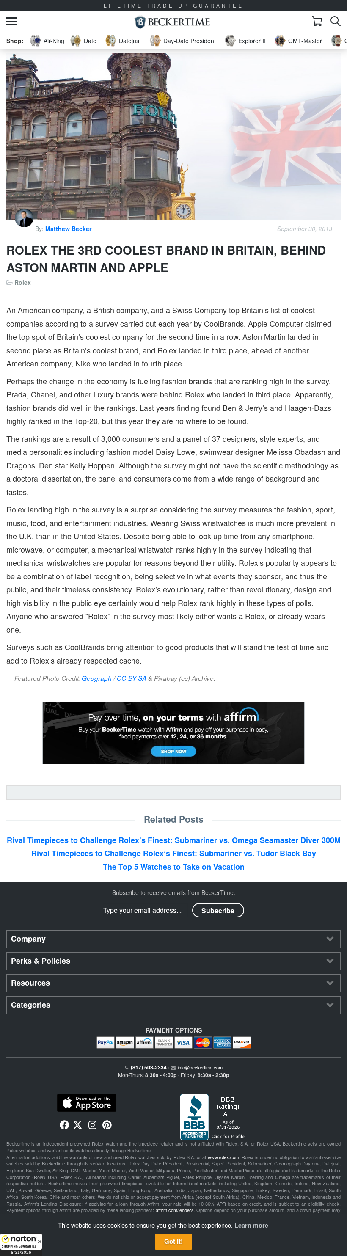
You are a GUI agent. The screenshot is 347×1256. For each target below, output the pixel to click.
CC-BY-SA (131, 678)
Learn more (251, 1225)
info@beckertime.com (200, 1067)
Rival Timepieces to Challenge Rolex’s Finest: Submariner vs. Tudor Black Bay (173, 853)
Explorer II (252, 40)
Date (90, 40)
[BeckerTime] (172, 21)
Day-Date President (189, 40)
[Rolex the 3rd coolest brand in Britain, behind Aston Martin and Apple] (173, 136)
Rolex (22, 282)
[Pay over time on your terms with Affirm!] (173, 733)
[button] (21, 1244)
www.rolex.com (223, 1157)
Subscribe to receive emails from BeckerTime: (173, 892)
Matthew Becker (68, 228)
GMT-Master (305, 40)
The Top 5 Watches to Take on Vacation (174, 866)
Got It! (173, 1241)
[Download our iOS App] (86, 1103)
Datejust (130, 40)
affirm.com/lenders (175, 1209)
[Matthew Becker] (25, 228)
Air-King (54, 40)
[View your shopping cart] (317, 21)
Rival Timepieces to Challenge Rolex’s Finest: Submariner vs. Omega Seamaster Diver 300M (174, 840)
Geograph (97, 678)
